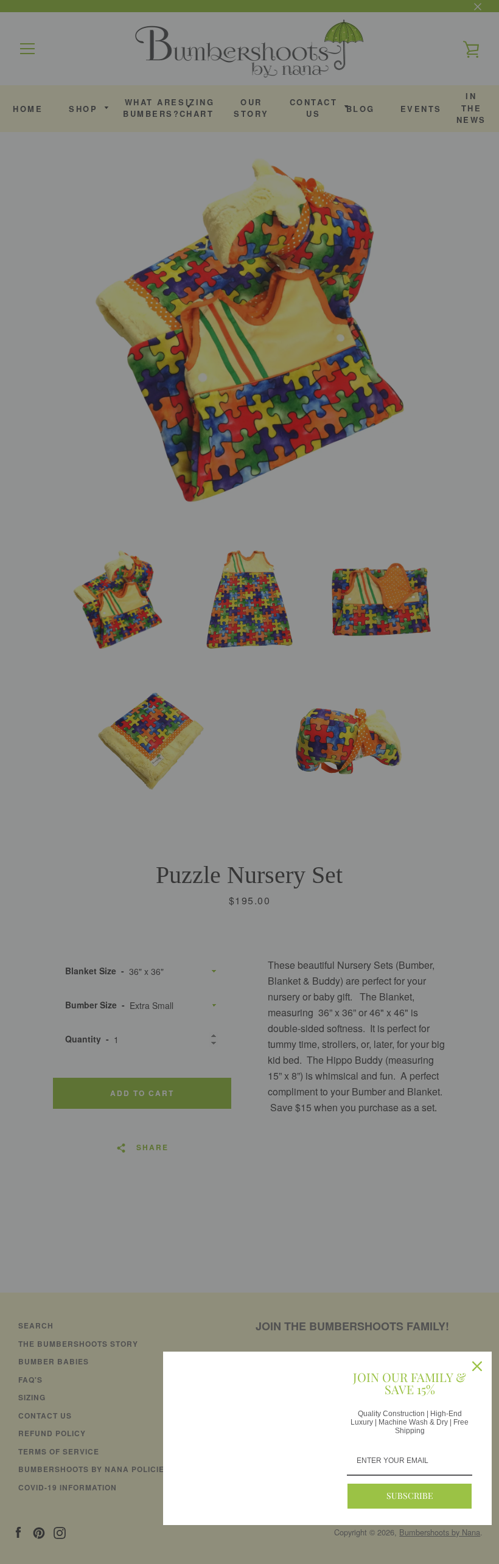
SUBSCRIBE (409, 1495)
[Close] (477, 1366)
